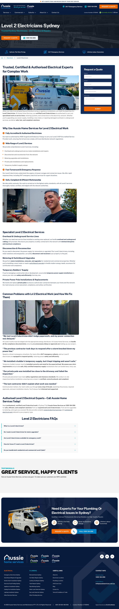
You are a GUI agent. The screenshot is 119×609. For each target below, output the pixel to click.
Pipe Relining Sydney (34, 586)
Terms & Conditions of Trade (60, 592)
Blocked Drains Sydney (35, 574)
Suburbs (31, 12)
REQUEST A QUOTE (10, 38)
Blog (54, 586)
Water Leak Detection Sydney (37, 589)
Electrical (10, 58)
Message (86, 95)
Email (86, 80)
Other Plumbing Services (35, 595)
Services (6, 12)
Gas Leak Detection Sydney (36, 592)
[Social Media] (102, 556)
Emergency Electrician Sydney (12, 574)
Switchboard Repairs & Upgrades (12, 577)
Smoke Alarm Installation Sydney (12, 580)
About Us (43, 12)
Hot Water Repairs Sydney (36, 577)
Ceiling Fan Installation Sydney (12, 589)
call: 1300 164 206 (86, 531)
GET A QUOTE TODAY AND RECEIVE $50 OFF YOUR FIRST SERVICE (60, 1)
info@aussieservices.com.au (105, 583)
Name (86, 73)
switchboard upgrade (37, 263)
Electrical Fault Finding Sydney (12, 583)
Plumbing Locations (58, 580)
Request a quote (108, 6)
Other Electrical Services (10, 595)
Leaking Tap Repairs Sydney (36, 580)
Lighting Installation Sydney (11, 592)
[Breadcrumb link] (2, 58)
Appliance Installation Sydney (12, 586)
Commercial (19, 12)
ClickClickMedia (110, 604)
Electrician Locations (58, 577)
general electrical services (52, 410)
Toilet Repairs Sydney (34, 583)
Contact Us (55, 12)
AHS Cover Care (57, 583)
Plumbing (33, 571)
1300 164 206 (100, 577)
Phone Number (89, 88)
